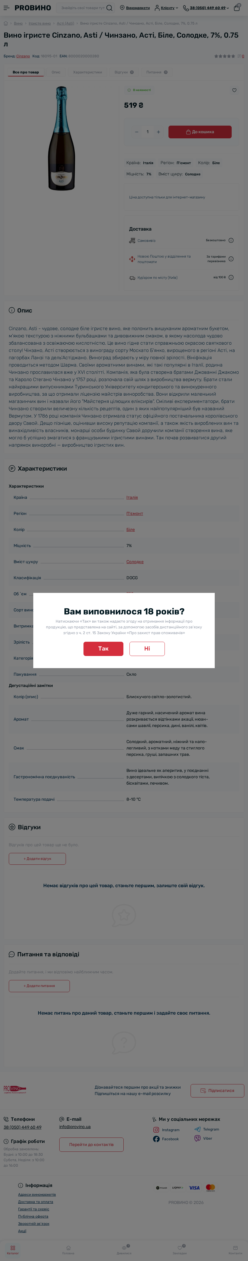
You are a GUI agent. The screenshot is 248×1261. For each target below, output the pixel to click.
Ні (147, 648)
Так (103, 648)
